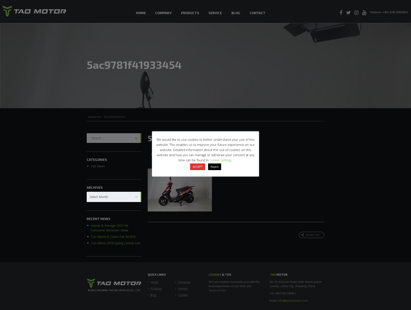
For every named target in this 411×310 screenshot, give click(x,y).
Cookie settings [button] (221, 160)
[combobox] (114, 197)
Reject (215, 167)
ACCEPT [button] (198, 167)
